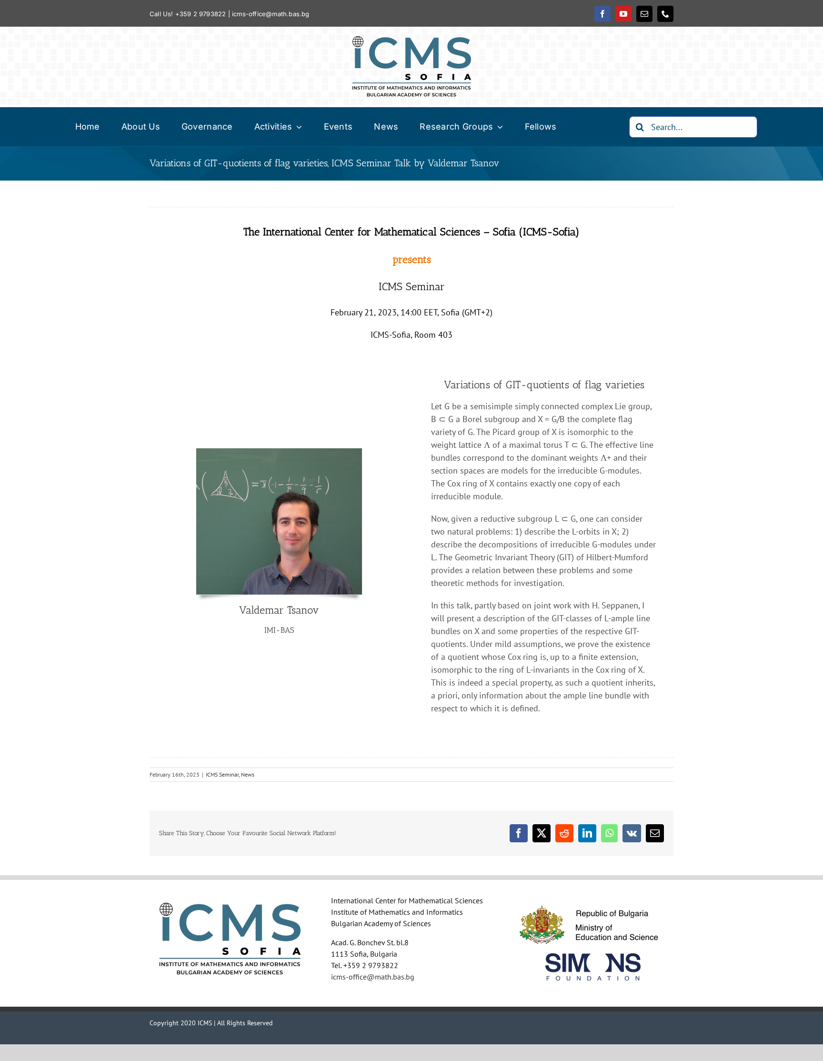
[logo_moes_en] (593, 900)
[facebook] (602, 14)
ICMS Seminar (222, 774)
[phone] (665, 14)
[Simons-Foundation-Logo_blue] (593, 957)
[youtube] (623, 14)
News (247, 774)
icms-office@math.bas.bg (271, 14)
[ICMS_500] (411, 40)
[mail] (644, 14)
